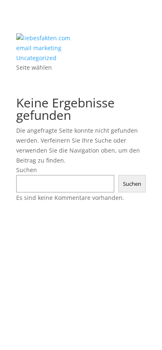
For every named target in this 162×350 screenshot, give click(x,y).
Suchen (26, 170)
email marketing (38, 48)
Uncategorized (36, 58)
